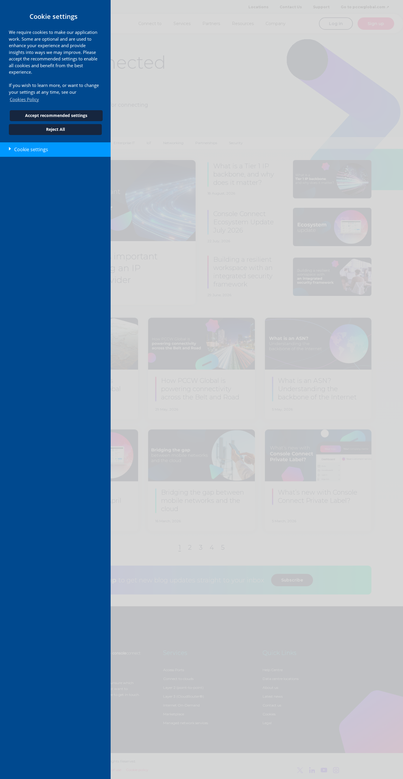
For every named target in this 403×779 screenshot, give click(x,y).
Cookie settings (31, 149)
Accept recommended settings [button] (56, 115)
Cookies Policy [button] (24, 99)
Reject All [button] (55, 129)
